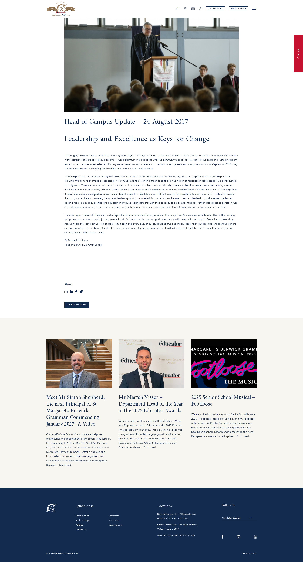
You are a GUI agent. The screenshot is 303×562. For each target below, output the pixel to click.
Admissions (113, 515)
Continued (65, 465)
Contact (298, 53)
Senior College (83, 520)
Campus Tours (82, 515)
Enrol (215, 9)
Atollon (253, 553)
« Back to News (76, 304)
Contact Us (81, 529)
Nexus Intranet (115, 524)
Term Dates (113, 520)
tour (238, 9)
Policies (79, 524)
